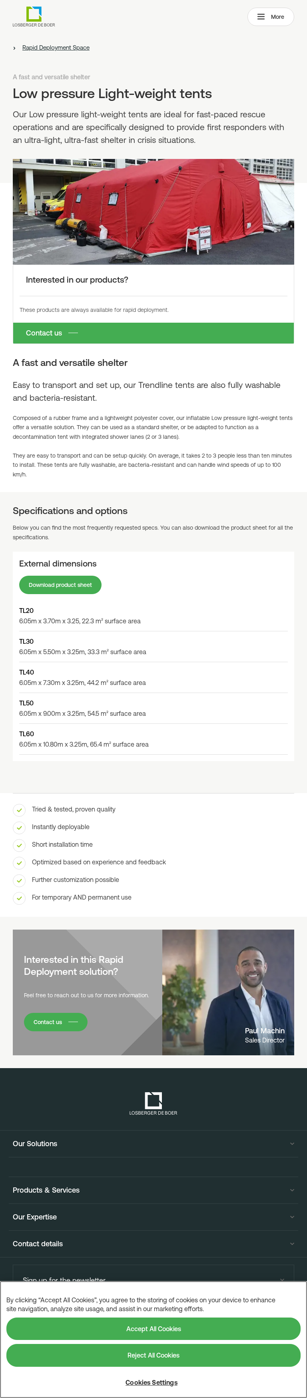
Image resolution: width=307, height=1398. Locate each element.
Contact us (44, 333)
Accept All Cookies (153, 1328)
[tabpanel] (153, 656)
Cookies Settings (151, 1382)
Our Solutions (35, 1143)
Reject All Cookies (153, 1355)
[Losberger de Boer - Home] (153, 1103)
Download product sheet (60, 585)
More (277, 17)
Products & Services (46, 1190)
